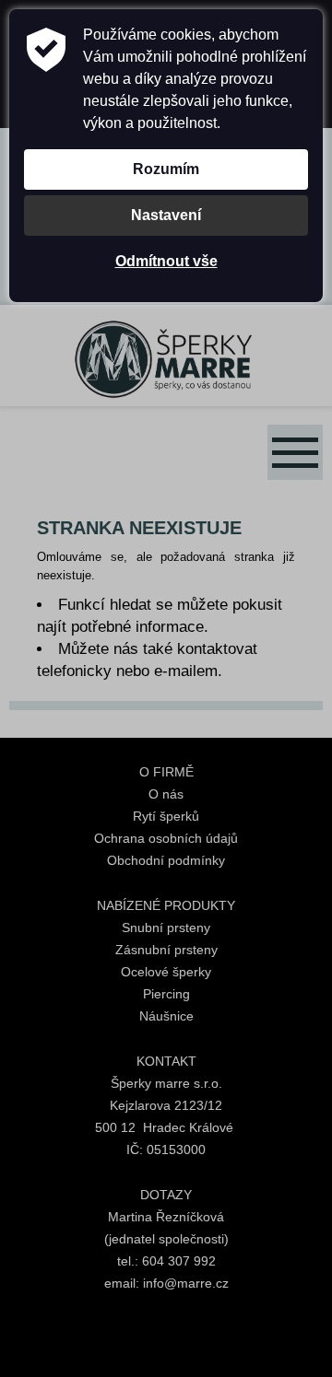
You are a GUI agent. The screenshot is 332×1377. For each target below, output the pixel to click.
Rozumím (166, 169)
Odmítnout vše (166, 261)
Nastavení (166, 215)
